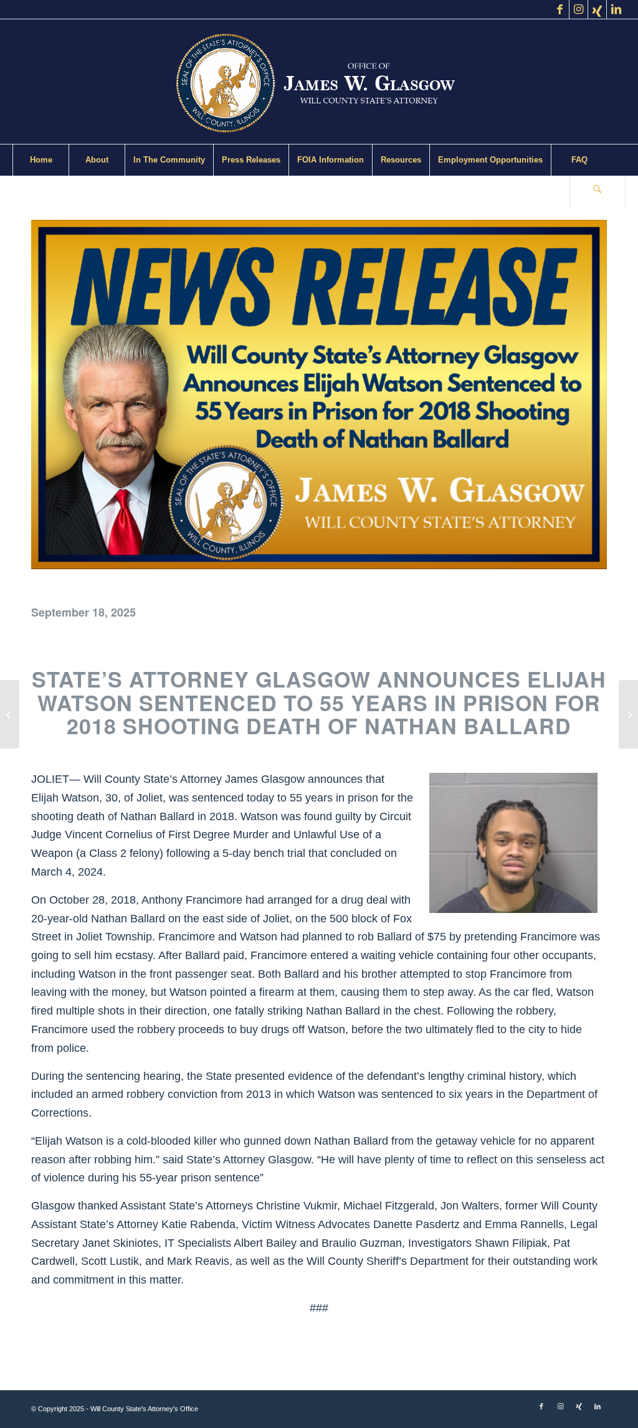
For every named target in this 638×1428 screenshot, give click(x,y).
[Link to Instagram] (578, 9)
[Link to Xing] (597, 9)
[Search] (597, 191)
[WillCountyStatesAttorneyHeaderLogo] (319, 81)
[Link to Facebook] (560, 9)
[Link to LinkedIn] (616, 9)
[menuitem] (40, 160)
